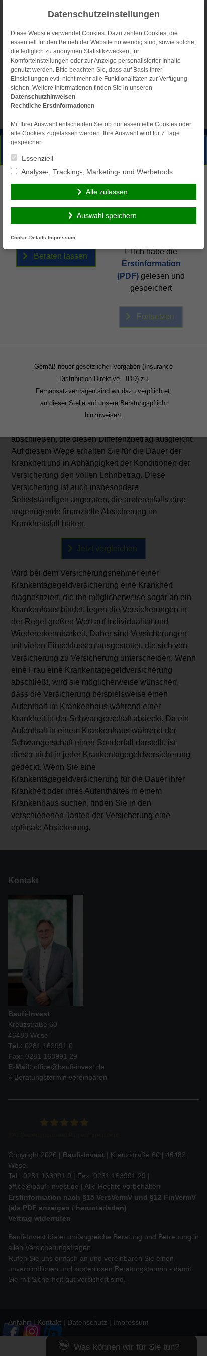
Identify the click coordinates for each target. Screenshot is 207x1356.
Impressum (61, 237)
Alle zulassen (107, 192)
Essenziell (36, 158)
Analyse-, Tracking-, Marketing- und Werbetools (96, 172)
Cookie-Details (28, 237)
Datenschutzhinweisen (43, 96)
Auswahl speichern (107, 215)
